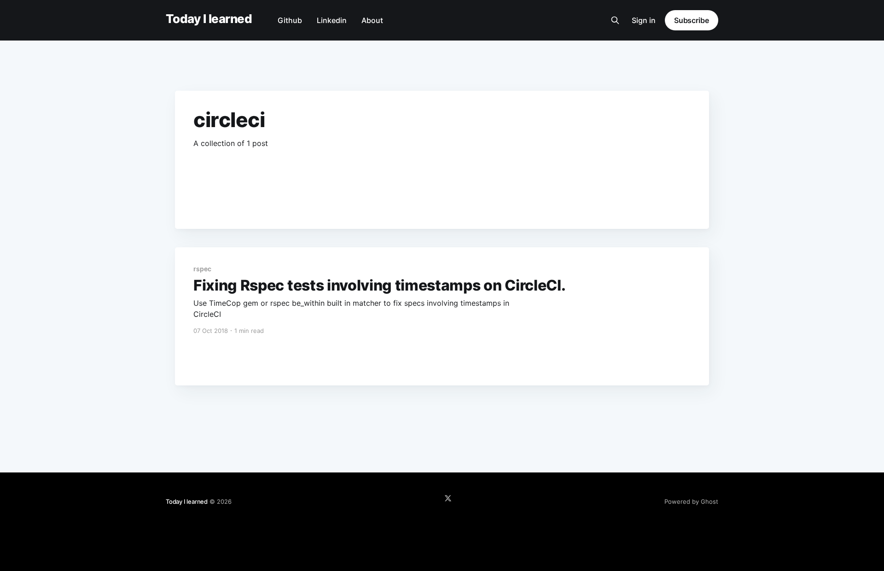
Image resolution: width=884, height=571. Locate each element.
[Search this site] (615, 20)
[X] (448, 498)
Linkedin (332, 20)
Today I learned (209, 19)
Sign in (644, 20)
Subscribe (691, 20)
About (372, 20)
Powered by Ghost (691, 501)
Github (290, 20)
